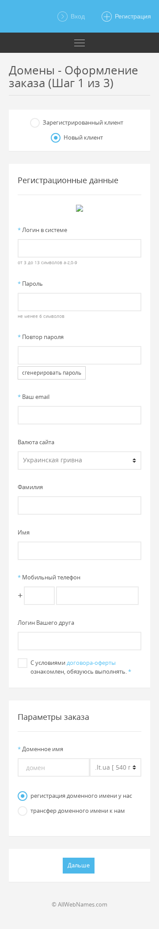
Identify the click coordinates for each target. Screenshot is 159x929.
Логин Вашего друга (46, 623)
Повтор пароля (41, 337)
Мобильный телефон (49, 577)
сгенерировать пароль (51, 372)
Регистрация (132, 16)
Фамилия (30, 487)
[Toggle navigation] (79, 43)
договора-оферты (91, 663)
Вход (77, 16)
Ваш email (33, 397)
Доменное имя (40, 749)
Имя (24, 532)
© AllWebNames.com (79, 904)
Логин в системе (42, 230)
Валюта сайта (36, 442)
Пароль (30, 284)
